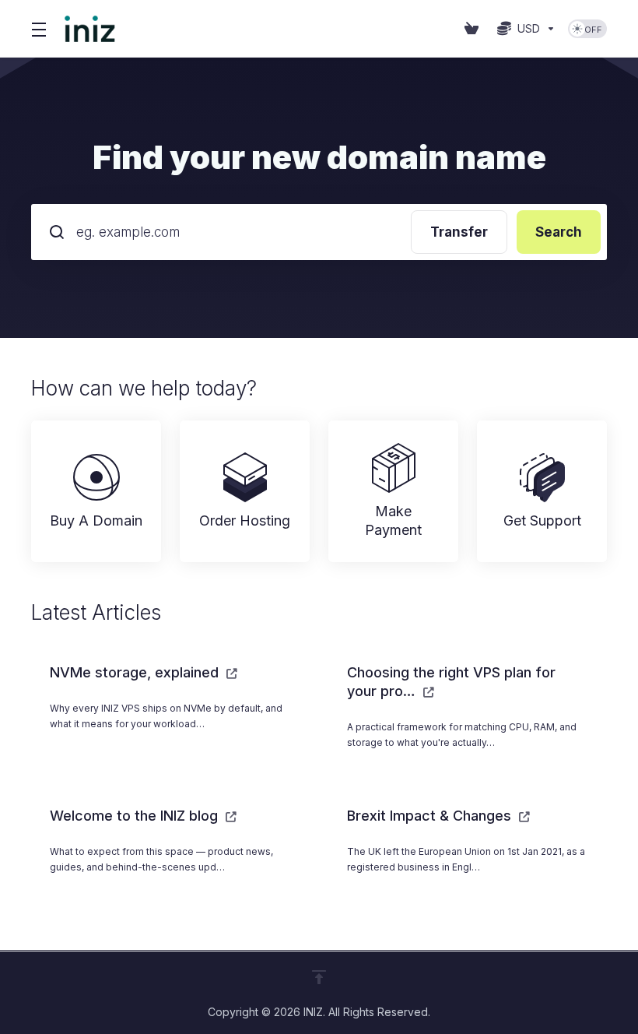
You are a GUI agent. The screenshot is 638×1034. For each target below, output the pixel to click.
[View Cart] (474, 29)
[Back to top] (319, 977)
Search (558, 232)
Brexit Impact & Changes (431, 815)
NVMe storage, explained (136, 672)
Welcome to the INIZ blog (136, 815)
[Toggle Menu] (38, 29)
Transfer (459, 232)
